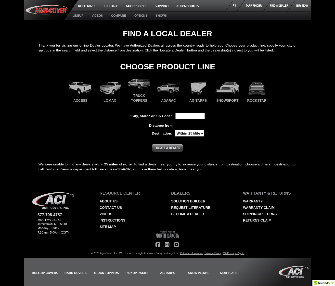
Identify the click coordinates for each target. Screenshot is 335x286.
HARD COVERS (75, 273)
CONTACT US (111, 208)
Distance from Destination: (160, 129)
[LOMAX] (109, 89)
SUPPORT (162, 6)
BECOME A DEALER (187, 214)
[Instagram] (167, 245)
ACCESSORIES (136, 6)
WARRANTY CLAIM (259, 208)
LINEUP (78, 15)
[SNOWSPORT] (227, 89)
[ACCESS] (80, 89)
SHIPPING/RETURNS (260, 214)
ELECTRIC (111, 6)
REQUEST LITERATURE (190, 208)
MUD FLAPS (228, 273)
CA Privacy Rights (234, 253)
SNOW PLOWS (198, 273)
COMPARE (118, 15)
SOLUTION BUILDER (188, 201)
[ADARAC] (168, 89)
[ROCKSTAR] (257, 89)
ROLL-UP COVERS (45, 273)
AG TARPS (167, 273)
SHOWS (161, 15)
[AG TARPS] (198, 89)
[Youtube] (176, 245)
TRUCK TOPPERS (106, 273)
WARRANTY (253, 201)
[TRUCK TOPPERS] (139, 84)
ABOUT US (108, 201)
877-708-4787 (50, 215)
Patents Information (191, 253)
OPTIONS (140, 15)
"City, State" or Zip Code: (151, 116)
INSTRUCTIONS (112, 220)
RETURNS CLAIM (257, 220)
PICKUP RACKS (137, 273)
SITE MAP (108, 227)
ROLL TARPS (87, 6)
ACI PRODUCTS (187, 6)
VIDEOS (97, 15)
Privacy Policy (213, 253)
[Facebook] (157, 245)
